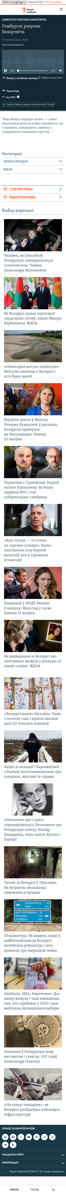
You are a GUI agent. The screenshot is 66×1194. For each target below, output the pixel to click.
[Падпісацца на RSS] (13, 1145)
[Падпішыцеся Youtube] (29, 1137)
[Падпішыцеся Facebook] (13, 1137)
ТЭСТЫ (34, 1189)
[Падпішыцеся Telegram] (5, 1145)
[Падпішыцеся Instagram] (52, 1137)
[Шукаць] (53, 1190)
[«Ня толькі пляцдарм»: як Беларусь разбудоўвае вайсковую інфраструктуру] (33, 1084)
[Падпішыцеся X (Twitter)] (21, 1137)
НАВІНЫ (14, 1189)
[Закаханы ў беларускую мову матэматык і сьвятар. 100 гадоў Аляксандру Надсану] (33, 1031)
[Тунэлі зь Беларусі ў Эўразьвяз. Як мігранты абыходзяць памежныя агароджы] (33, 862)
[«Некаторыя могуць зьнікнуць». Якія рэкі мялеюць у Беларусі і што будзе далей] (33, 346)
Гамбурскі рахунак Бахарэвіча (24, 19)
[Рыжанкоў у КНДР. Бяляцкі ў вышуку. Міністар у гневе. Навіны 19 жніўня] (33, 583)
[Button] (10, 92)
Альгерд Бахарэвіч (13, 45)
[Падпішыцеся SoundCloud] (44, 1137)
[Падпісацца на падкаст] (36, 1137)
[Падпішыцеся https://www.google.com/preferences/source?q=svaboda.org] (5, 1137)
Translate (56, 2)
